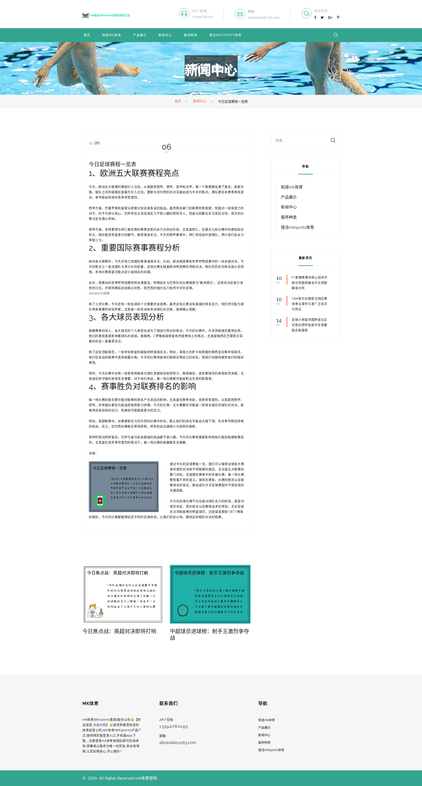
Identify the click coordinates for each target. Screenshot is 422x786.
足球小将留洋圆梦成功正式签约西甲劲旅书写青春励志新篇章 (309, 324)
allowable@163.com (264, 17)
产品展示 (140, 35)
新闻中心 (165, 35)
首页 (87, 35)
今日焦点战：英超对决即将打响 (119, 631)
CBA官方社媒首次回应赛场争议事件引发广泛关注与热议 (309, 303)
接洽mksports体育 (225, 35)
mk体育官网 (146, 778)
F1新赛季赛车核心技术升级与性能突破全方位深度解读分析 (309, 282)
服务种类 (190, 35)
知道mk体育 (111, 35)
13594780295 (202, 17)
